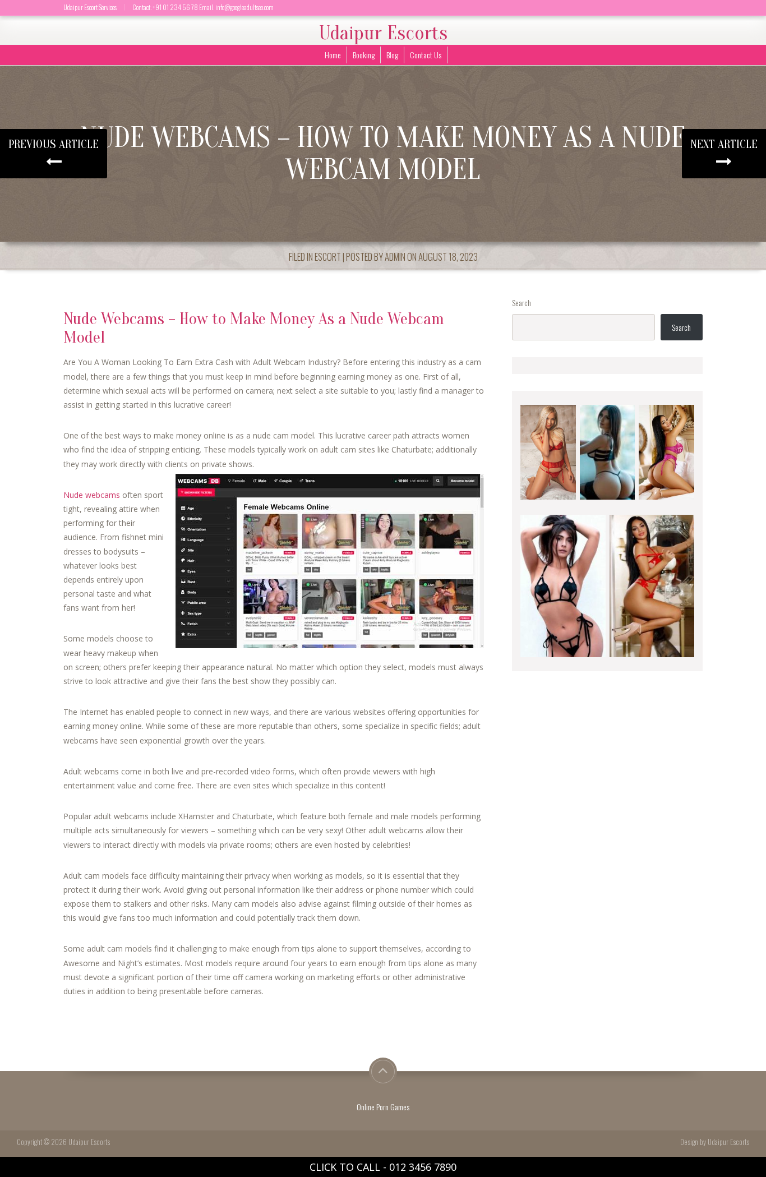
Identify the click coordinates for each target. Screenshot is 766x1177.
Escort (328, 257)
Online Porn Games (383, 1107)
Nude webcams (91, 495)
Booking (364, 55)
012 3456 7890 (422, 1167)
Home (333, 55)
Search (521, 302)
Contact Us (425, 55)
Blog (392, 55)
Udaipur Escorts (383, 33)
